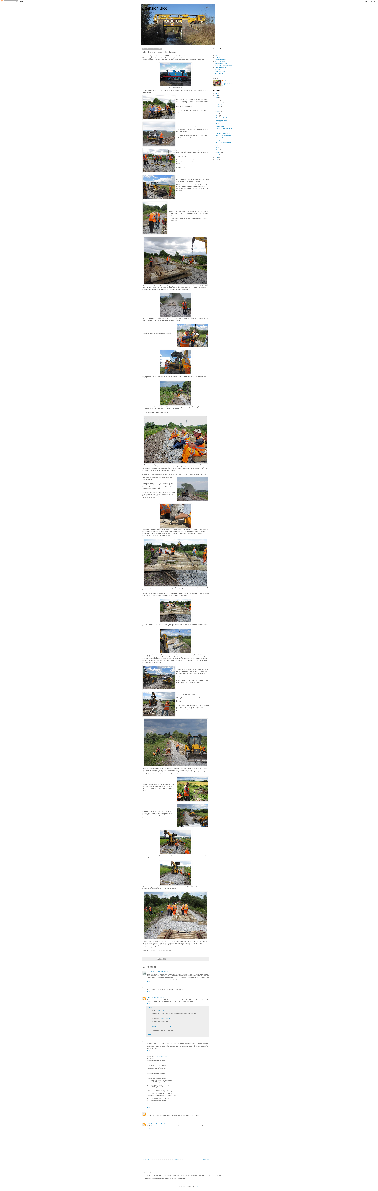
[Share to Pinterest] (165, 959)
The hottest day (220, 124)
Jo (225, 80)
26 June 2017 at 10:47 (165, 1018)
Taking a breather (220, 140)
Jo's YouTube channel (220, 59)
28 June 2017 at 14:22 (159, 1123)
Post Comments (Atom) (156, 1162)
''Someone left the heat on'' (223, 131)
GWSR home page (220, 71)
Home (176, 1159)
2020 (216, 93)
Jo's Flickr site (218, 57)
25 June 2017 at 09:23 (161, 1056)
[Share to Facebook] (164, 959)
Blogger (196, 1186)
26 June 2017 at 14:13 (165, 1026)
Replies (151, 1007)
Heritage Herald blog (220, 61)
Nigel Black (155, 1026)
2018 (216, 98)
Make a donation (219, 55)
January (218, 154)
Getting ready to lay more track (224, 138)
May (217, 145)
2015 (216, 159)
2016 (216, 157)
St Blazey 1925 (151, 971)
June (217, 116)
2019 (216, 95)
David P (149, 997)
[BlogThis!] (160, 959)
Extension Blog (154, 8)
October (218, 106)
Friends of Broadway (220, 67)
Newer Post (146, 1159)
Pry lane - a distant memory (223, 135)
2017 (216, 100)
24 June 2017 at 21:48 (158, 997)
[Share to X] (162, 959)
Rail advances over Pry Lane (224, 133)
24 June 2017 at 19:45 (162, 971)
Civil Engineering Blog (221, 63)
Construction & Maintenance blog (223, 65)
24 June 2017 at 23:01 (156, 1041)
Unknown (149, 1123)
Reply (148, 981)
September (219, 109)
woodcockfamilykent (153, 1113)
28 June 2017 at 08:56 (165, 1113)
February (218, 152)
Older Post (205, 1159)
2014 (216, 162)
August (218, 111)
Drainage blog (218, 69)
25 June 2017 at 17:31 (162, 1010)
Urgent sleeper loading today (224, 128)
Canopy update (220, 126)
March (218, 150)
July (217, 113)
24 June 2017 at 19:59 (157, 987)
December (219, 102)
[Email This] (158, 959)
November (219, 104)
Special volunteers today (222, 118)
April (217, 147)
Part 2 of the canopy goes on (223, 142)
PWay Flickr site (219, 73)
